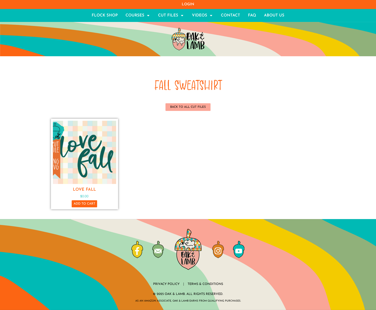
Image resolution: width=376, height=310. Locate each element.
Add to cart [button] (84, 203)
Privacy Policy (166, 284)
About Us (274, 15)
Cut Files (168, 15)
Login (188, 4)
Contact (230, 15)
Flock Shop (105, 15)
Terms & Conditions (205, 284)
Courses (135, 15)
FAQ (252, 15)
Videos (199, 15)
